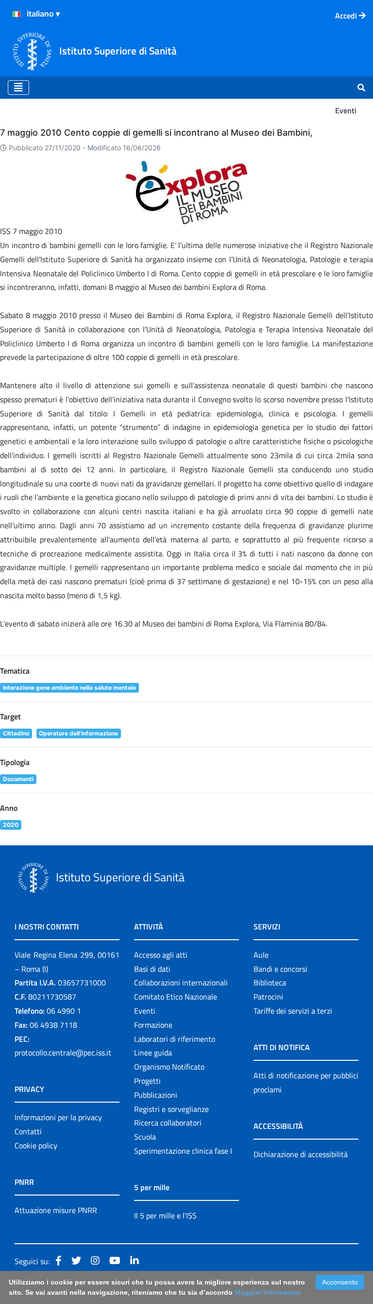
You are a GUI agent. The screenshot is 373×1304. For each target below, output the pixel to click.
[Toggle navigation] (18, 87)
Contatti (28, 1131)
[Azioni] (16, 14)
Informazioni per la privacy (58, 1117)
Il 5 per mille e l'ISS (165, 1215)
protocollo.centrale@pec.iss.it (63, 1052)
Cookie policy (36, 1145)
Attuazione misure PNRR (56, 1210)
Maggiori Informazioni (268, 1292)
